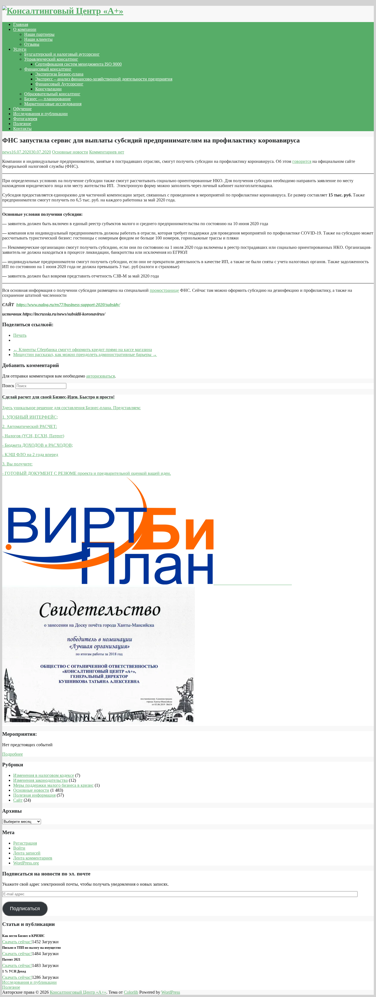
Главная (20, 24)
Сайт (18, 800)
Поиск (8, 385)
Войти (19, 848)
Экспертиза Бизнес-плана (59, 74)
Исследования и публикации (40, 113)
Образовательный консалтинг (52, 93)
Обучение (22, 108)
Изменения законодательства (40, 780)
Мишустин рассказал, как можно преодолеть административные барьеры (85, 354)
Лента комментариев (32, 858)
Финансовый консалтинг (48, 69)
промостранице (164, 290)
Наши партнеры (39, 34)
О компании (24, 29)
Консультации (48, 89)
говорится (301, 161)
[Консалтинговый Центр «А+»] (62, 11)
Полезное (22, 123)
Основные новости (70, 152)
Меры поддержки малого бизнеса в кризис (53, 785)
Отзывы (31, 44)
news (6, 152)
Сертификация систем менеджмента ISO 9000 (78, 64)
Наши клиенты (38, 39)
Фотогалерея (25, 118)
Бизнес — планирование (47, 98)
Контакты (22, 128)
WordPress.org (26, 863)
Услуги (19, 49)
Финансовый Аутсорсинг (59, 84)
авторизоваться (100, 376)
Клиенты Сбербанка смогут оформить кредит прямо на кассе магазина (82, 349)
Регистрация (25, 843)
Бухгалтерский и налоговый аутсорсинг (62, 54)
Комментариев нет (106, 152)
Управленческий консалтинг (51, 59)
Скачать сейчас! (17, 941)
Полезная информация (34, 795)
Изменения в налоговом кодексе (43, 775)
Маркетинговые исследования (52, 103)
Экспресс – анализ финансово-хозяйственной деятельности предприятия (103, 79)
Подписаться (25, 908)
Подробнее (12, 754)
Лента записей (26, 853)
